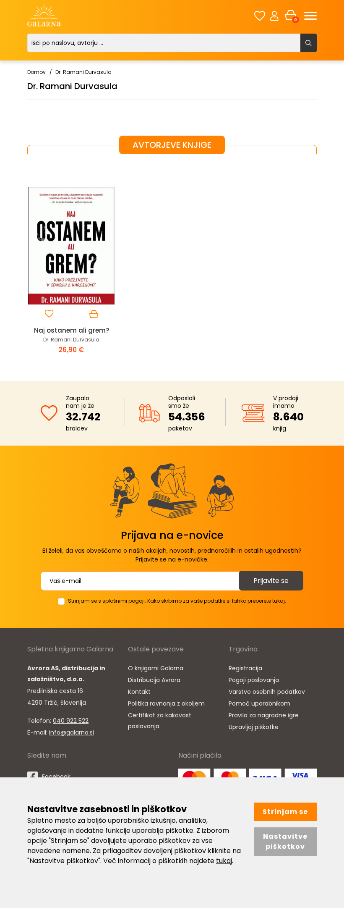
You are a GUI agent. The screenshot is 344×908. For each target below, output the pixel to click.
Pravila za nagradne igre (264, 715)
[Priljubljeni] (259, 15)
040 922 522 (71, 720)
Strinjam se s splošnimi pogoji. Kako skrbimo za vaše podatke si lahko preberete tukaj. (177, 600)
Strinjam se (285, 811)
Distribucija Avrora (154, 680)
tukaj (224, 861)
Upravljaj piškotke (254, 727)
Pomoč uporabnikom (259, 703)
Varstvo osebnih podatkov (267, 692)
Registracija (245, 668)
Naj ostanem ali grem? (71, 330)
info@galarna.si (71, 732)
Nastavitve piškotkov (285, 841)
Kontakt (139, 692)
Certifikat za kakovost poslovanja (159, 720)
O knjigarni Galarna (155, 668)
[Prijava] (274, 15)
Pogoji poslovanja (254, 680)
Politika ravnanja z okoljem (166, 703)
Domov (36, 72)
